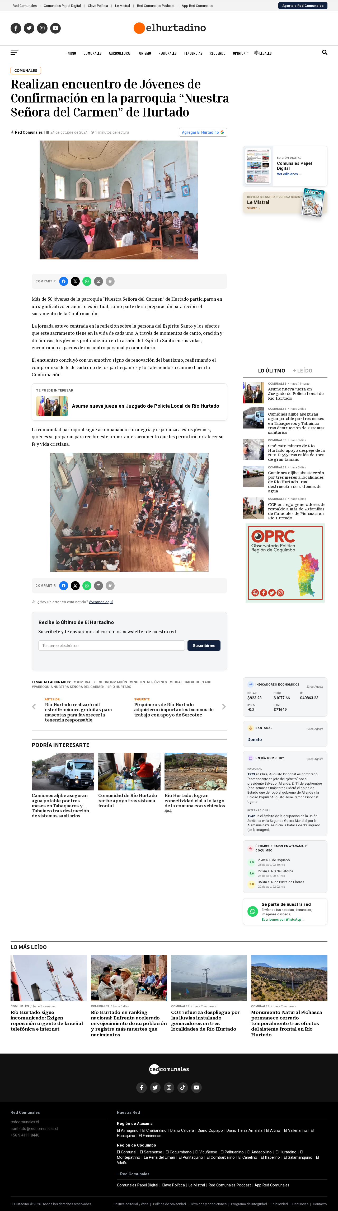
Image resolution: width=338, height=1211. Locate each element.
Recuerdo (218, 53)
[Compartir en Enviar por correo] (98, 281)
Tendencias (193, 53)
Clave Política (98, 6)
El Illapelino (270, 1157)
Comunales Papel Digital (62, 6)
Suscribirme (204, 645)
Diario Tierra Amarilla (244, 1130)
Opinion (239, 53)
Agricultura (119, 53)
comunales (86, 682)
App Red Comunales (197, 6)
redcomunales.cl (25, 1122)
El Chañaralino (154, 1130)
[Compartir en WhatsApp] (86, 281)
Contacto (320, 1204)
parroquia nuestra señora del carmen (69, 687)
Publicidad (280, 1204)
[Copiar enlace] (110, 281)
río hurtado (120, 687)
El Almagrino (128, 1130)
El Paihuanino (232, 1152)
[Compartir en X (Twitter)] (75, 281)
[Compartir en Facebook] (63, 281)
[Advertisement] (285, 252)
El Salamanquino (298, 1157)
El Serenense (151, 1152)
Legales (265, 53)
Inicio (71, 53)
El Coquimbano (179, 1152)
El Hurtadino (286, 1152)
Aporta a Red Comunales (302, 6)
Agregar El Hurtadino (200, 132)
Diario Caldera (182, 1130)
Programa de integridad (249, 1204)
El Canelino (247, 1157)
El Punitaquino (191, 1157)
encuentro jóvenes (149, 682)
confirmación (114, 682)
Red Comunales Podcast (156, 6)
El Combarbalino (221, 1157)
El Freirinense (150, 1136)
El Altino (273, 1130)
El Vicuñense (206, 1152)
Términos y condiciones (208, 1204)
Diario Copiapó (210, 1130)
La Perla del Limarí (159, 1157)
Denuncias (300, 1204)
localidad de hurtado (191, 682)
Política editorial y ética (131, 1204)
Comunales (92, 53)
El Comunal (126, 1152)
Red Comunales (25, 6)
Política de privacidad (169, 1204)
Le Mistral (122, 6)
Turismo (144, 53)
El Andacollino (259, 1152)
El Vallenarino (295, 1130)
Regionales (167, 53)
